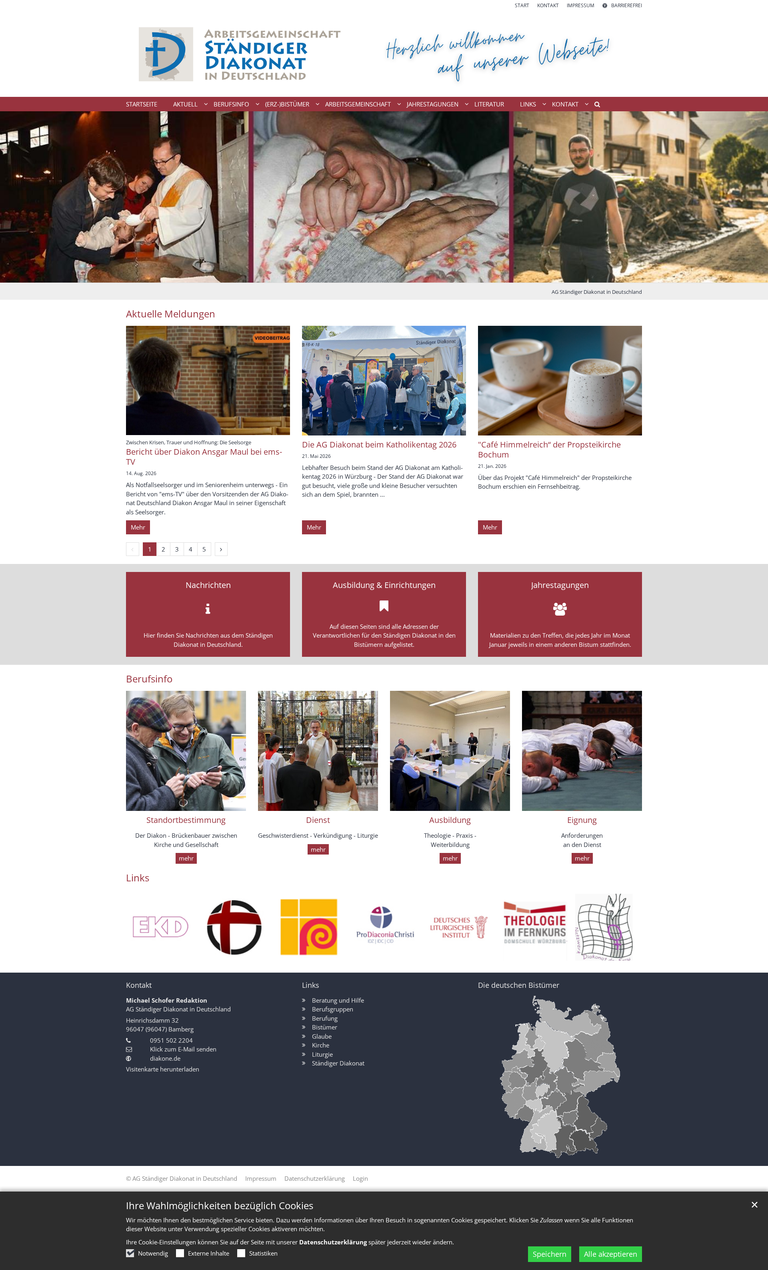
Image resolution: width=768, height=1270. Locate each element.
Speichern (549, 1254)
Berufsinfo (149, 679)
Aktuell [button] (185, 104)
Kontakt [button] (565, 104)
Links (137, 878)
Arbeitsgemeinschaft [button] (358, 104)
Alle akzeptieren (610, 1254)
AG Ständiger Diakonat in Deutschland (597, 291)
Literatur (489, 104)
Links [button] (528, 104)
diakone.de (165, 1058)
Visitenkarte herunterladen (162, 1069)
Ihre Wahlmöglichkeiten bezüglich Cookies (219, 1206)
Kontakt (139, 985)
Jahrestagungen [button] (432, 104)
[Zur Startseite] (384, 53)
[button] (594, 105)
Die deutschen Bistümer (518, 985)
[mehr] (186, 751)
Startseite (141, 104)
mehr (186, 858)
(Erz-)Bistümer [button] (287, 104)
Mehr (138, 527)
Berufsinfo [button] (231, 104)
